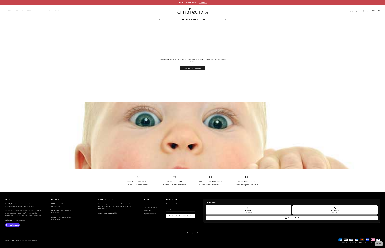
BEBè (29, 11)
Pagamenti (147, 210)
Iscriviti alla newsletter (180, 216)
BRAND (48, 11)
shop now (203, 2)
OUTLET (38, 11)
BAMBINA (8, 11)
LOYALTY (341, 11)
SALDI (57, 11)
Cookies (146, 204)
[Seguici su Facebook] (187, 233)
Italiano (353, 11)
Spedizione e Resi (150, 214)
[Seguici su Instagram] (192, 233)
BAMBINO (19, 11)
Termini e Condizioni (151, 207)
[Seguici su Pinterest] (198, 233)
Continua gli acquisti (192, 68)
